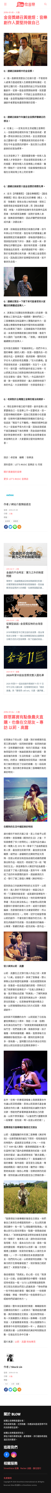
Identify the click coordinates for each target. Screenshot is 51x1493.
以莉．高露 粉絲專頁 (25, 1341)
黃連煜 (15, 521)
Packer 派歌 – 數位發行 (30, 1468)
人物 (18, 12)
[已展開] (5, 4)
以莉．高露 (15, 1384)
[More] (19, 527)
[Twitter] (10, 527)
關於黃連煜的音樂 (13, 472)
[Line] (15, 527)
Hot (6, 1384)
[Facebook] (6, 527)
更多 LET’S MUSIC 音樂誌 (16, 479)
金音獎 (7, 521)
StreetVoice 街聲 (11, 1468)
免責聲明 (8, 1478)
